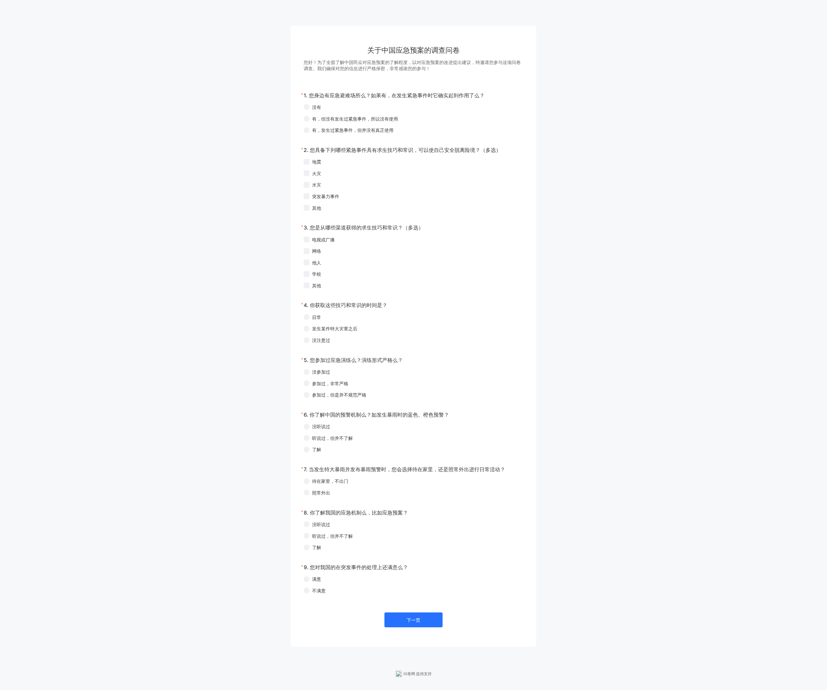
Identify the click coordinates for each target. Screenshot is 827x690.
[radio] (413, 107)
